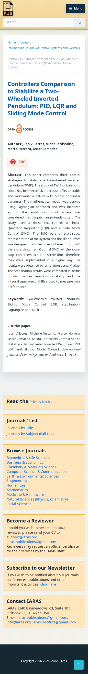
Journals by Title (20, 427)
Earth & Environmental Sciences (33, 476)
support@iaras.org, (22, 537)
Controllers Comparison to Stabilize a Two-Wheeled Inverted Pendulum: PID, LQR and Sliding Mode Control (42, 98)
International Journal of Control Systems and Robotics (44, 48)
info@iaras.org (19, 622)
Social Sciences (19, 503)
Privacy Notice (41, 401)
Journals (25, 42)
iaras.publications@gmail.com (31, 541)
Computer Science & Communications (37, 471)
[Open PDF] (20, 128)
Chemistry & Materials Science (31, 467)
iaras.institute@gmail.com (54, 622)
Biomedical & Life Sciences (28, 457)
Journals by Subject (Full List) (30, 433)
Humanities (16, 485)
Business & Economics (25, 462)
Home (12, 42)
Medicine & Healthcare (25, 494)
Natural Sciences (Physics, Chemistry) (37, 499)
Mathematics (17, 490)
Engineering (17, 480)
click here (48, 584)
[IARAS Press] (8, 8)
